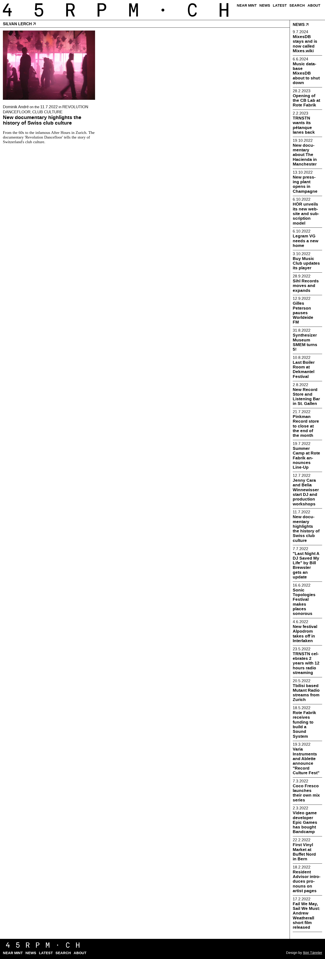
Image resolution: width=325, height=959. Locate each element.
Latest (280, 5)
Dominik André (16, 107)
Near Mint (247, 5)
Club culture (47, 112)
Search (297, 5)
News (264, 5)
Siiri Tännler (312, 952)
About (314, 5)
